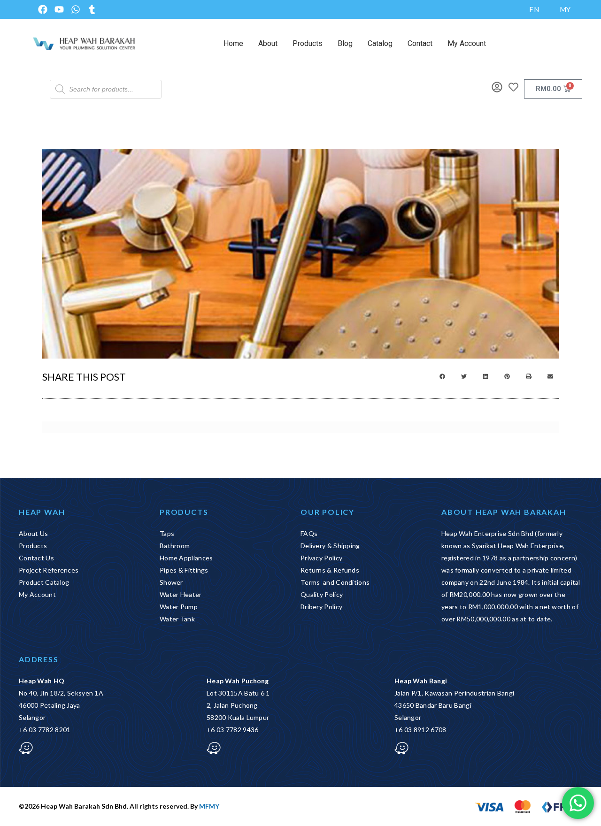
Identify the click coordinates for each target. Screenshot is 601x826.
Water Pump (179, 607)
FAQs (308, 533)
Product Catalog (44, 582)
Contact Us (36, 558)
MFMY (209, 806)
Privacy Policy (321, 558)
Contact (420, 43)
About (267, 43)
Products (308, 43)
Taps (167, 533)
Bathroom (175, 546)
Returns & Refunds (329, 570)
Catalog (380, 43)
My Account (466, 43)
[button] (442, 376)
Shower (171, 582)
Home (233, 43)
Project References (48, 570)
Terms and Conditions (335, 582)
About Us (33, 533)
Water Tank (177, 619)
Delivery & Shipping (330, 546)
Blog (345, 43)
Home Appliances (186, 558)
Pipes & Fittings (184, 570)
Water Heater (181, 594)
